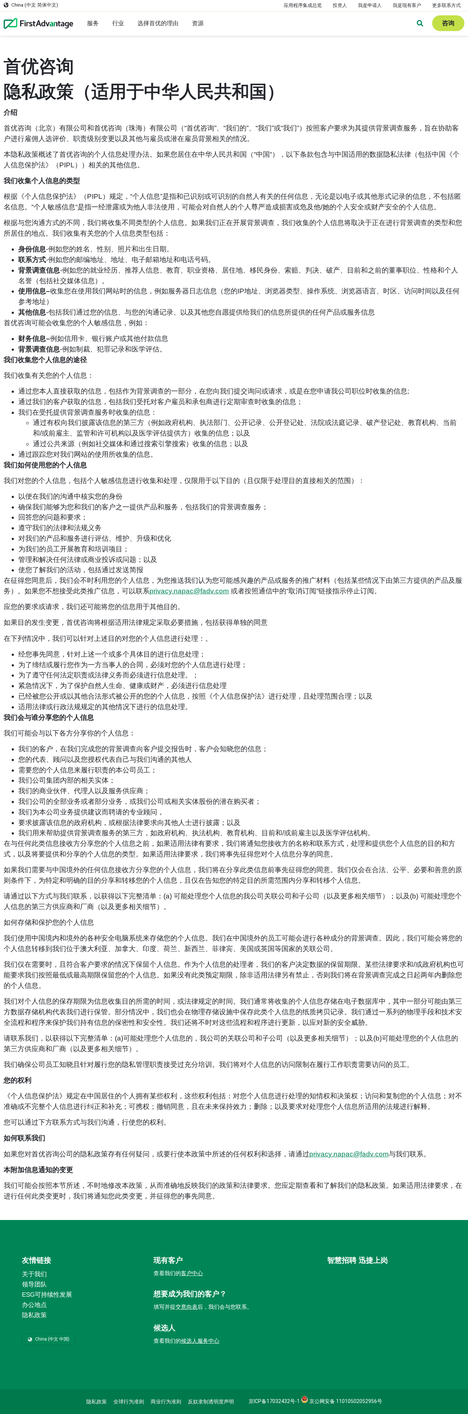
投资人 (340, 5)
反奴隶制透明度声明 (211, 1402)
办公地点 (34, 1304)
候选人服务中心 (200, 1341)
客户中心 (192, 1273)
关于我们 (34, 1274)
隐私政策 (34, 1315)
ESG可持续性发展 (47, 1294)
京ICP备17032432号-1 (274, 1401)
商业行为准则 (166, 1402)
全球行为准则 (128, 1402)
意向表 (189, 1307)
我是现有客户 (407, 5)
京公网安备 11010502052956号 (345, 1401)
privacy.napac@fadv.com (189, 591)
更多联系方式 (446, 5)
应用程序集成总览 (303, 5)
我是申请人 (370, 5)
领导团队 (34, 1284)
